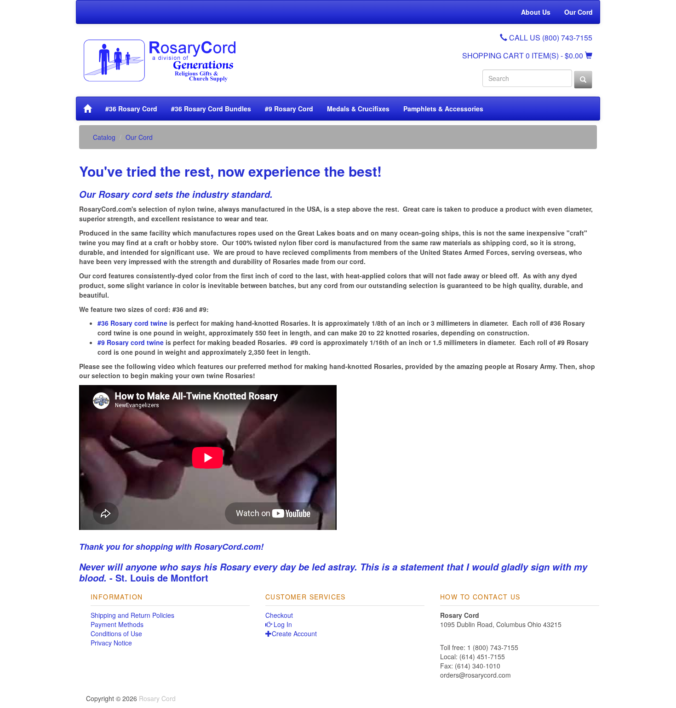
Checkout (279, 615)
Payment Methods (117, 624)
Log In (282, 624)
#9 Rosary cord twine (130, 342)
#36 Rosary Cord (131, 108)
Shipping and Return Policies (132, 615)
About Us (535, 12)
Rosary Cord (157, 698)
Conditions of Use (116, 633)
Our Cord (578, 12)
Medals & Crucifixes (358, 108)
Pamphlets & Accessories (443, 108)
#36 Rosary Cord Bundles (211, 108)
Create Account (294, 633)
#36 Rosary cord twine (132, 323)
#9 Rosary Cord (289, 108)
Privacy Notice (111, 642)
